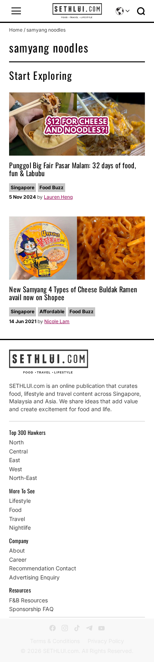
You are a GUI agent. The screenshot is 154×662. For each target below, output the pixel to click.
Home (16, 30)
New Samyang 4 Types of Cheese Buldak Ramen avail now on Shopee (73, 293)
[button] (16, 11)
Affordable (51, 311)
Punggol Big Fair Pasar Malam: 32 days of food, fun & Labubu (72, 169)
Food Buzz (51, 187)
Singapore (22, 187)
